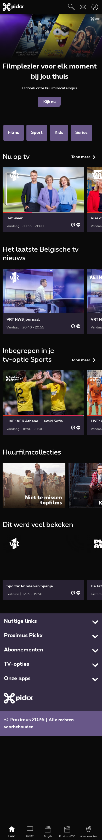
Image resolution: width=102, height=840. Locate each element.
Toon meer (80, 157)
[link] (43, 199)
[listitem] (34, 485)
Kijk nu (49, 102)
